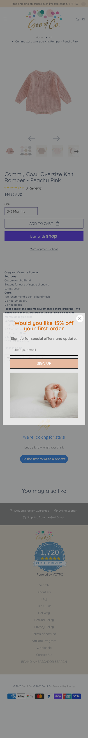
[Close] (79, 318)
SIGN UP (44, 363)
